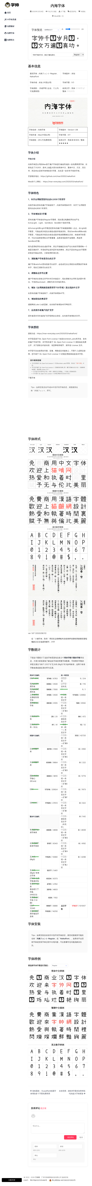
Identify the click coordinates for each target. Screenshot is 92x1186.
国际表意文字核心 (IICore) (34, 778)
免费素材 (9, 26)
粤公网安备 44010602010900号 (64, 1180)
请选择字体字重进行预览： (39, 965)
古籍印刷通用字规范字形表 (34, 913)
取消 (81, 1137)
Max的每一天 (59, 16)
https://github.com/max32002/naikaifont (58, 176)
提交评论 (70, 1137)
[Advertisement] (60, 416)
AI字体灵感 (10, 19)
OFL (39, 140)
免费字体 (9, 33)
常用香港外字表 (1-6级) (34, 900)
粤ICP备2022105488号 (38, 1180)
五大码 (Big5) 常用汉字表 (34, 873)
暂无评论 (73, 11)
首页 (7, 12)
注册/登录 (11, 1180)
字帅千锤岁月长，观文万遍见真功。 (56, 42)
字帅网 (37, 1177)
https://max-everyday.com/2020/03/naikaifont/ (63, 181)
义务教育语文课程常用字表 (34, 697)
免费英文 (9, 40)
